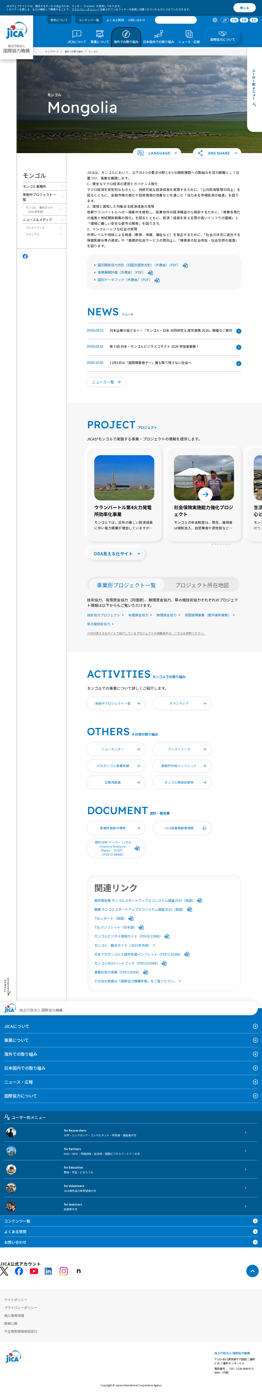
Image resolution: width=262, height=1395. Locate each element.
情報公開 (10, 1323)
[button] (157, 153)
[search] (176, 20)
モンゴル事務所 (34, 186)
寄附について (59, 20)
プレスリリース (35, 228)
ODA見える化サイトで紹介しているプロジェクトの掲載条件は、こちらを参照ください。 (146, 633)
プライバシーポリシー (84, 9)
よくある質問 (115, 20)
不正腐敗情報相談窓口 (20, 1331)
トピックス (32, 234)
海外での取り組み (20, 1054)
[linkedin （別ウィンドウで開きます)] (49, 1271)
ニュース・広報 (18, 1082)
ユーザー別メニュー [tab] (29, 1117)
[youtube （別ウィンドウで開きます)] (34, 1271)
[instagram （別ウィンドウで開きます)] (64, 1271)
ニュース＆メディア (37, 219)
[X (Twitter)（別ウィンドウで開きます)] (4, 1271)
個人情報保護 (14, 1315)
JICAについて (16, 1026)
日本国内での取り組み (25, 1068)
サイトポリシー (15, 1299)
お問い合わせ (136, 20)
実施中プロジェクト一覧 (39, 197)
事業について (16, 1040)
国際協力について (20, 1096)
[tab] (215, 20)
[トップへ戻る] (252, 1271)
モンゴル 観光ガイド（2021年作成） (39, 209)
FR (244, 20)
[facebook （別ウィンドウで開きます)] (19, 1271)
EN (234, 20)
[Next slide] (205, 494)
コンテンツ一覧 (89, 20)
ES (254, 20)
